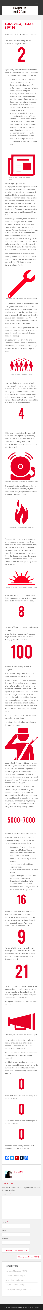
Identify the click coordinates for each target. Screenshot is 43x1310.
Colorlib (20, 1307)
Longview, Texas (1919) (14, 1285)
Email (4, 1230)
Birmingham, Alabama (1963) (28, 1257)
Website (5, 1239)
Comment (6, 1194)
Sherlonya (25, 34)
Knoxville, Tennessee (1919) (16, 1275)
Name (5, 1222)
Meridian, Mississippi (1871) (16, 1271)
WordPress (35, 1307)
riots (35, 34)
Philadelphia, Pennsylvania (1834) (16, 1250)
